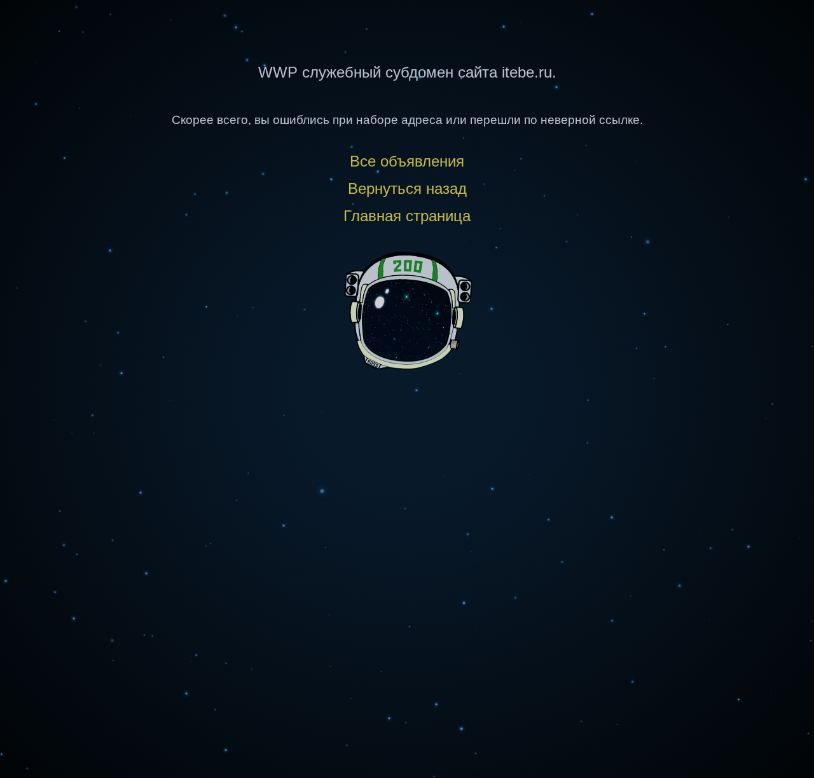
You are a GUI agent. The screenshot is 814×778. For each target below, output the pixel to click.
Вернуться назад (407, 188)
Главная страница (407, 215)
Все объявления (407, 161)
